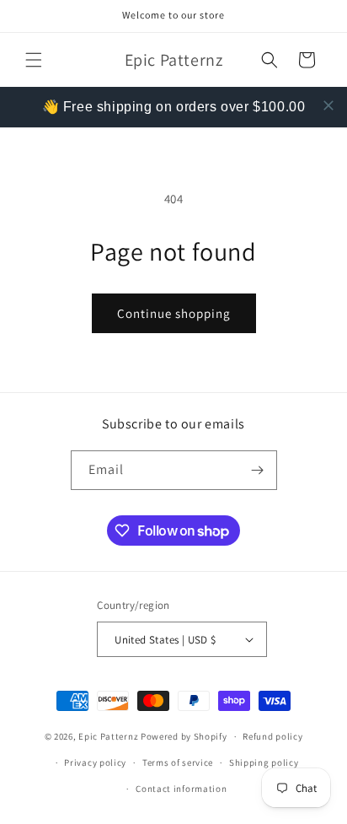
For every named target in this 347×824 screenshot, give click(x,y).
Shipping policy (264, 762)
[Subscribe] (257, 470)
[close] (328, 105)
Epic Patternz (108, 736)
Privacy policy (95, 762)
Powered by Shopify (184, 736)
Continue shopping (174, 313)
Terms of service (177, 762)
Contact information (181, 788)
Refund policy (272, 736)
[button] (33, 59)
